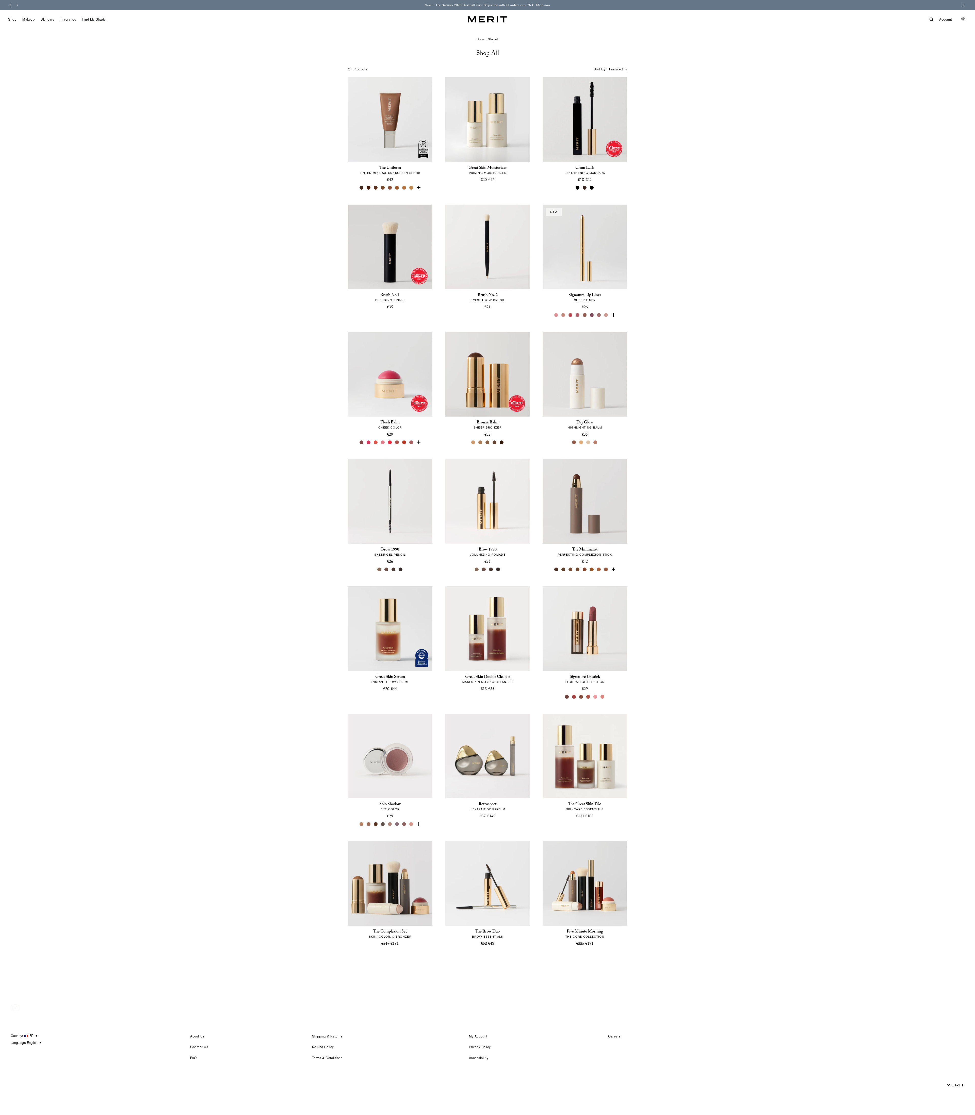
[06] (383, 188)
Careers (614, 1036)
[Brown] (585, 188)
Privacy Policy (480, 1047)
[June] (564, 315)
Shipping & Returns (327, 1036)
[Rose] (557, 315)
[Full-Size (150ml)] (484, 697)
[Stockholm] (383, 442)
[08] (390, 188)
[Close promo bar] (963, 5)
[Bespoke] (599, 315)
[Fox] (397, 442)
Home (480, 39)
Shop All (493, 39)
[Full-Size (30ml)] (480, 824)
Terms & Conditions (327, 1058)
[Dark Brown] (394, 570)
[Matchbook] (418, 824)
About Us (197, 1036)
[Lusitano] (376, 442)
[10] (397, 188)
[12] (404, 188)
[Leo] (495, 442)
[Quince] (473, 442)
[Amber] (599, 570)
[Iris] (404, 824)
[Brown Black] (498, 570)
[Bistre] (557, 570)
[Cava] (589, 442)
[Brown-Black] (401, 570)
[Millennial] (596, 697)
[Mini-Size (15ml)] (491, 188)
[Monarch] (502, 442)
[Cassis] (571, 315)
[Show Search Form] (934, 19)
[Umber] (564, 570)
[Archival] (411, 442)
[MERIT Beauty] (487, 19)
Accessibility (479, 1058)
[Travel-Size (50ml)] (491, 697)
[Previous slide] (10, 5)
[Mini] (592, 188)
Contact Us (199, 1047)
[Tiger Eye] (592, 570)
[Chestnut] (606, 570)
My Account (478, 1036)
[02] (362, 188)
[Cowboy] (585, 315)
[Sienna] (613, 570)
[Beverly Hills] (606, 315)
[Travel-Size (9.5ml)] (495, 824)
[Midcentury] (369, 824)
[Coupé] (613, 315)
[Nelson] (383, 824)
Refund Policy (323, 1047)
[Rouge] (390, 442)
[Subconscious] (578, 315)
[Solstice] (574, 442)
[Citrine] (581, 442)
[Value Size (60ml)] (487, 824)
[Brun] (376, 824)
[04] (376, 188)
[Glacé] (411, 824)
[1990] (581, 697)
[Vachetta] (362, 824)
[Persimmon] (404, 442)
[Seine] (487, 442)
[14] (411, 188)
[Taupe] (379, 570)
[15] (418, 188)
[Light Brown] (386, 570)
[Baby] (603, 697)
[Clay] (480, 442)
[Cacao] (571, 570)
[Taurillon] (585, 570)
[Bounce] (596, 442)
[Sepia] (578, 570)
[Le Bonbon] (369, 442)
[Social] (397, 824)
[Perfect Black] (578, 188)
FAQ (193, 1058)
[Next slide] (17, 5)
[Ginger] (589, 697)
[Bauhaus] (592, 315)
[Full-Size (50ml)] (484, 188)
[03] (369, 188)
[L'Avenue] (574, 697)
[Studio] (390, 824)
